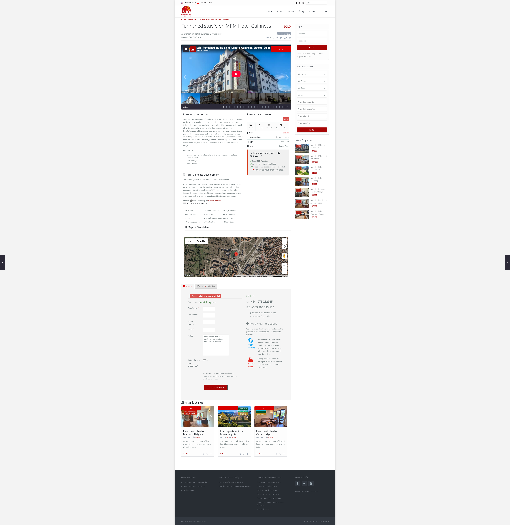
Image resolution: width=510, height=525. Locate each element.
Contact (325, 11)
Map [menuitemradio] (190, 241)
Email (191, 329)
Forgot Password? (304, 56)
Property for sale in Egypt (267, 486)
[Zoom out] (284, 271)
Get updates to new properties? (194, 363)
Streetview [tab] (202, 227)
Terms (285, 276)
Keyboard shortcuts (240, 276)
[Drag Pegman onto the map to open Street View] (284, 256)
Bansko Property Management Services (235, 486)
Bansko (290, 11)
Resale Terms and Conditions (306, 491)
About (279, 11)
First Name (193, 308)
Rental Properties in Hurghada (269, 498)
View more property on (203, 200)
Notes (190, 336)
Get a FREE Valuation (260, 161)
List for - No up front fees (264, 164)
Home (269, 11)
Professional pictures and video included (268, 167)
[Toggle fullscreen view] (284, 241)
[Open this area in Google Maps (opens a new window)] (189, 275)
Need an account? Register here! (310, 53)
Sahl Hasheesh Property (267, 490)
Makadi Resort (263, 509)
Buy (302, 11)
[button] (236, 254)
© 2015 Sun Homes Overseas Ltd (316, 521)
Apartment (192, 20)
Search (312, 130)
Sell (313, 11)
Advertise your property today (269, 169)
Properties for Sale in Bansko (231, 482)
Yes (206, 360)
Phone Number (192, 322)
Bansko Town (195, 37)
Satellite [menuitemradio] (201, 241)
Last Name (193, 314)
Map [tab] (190, 227)
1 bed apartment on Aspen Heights (231, 433)
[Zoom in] (284, 265)
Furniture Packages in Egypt (268, 494)
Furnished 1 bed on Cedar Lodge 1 (267, 433)
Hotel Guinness (201, 33)
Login (311, 47)
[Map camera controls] (284, 246)
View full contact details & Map (264, 313)
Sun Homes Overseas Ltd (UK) (269, 482)
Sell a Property (190, 490)
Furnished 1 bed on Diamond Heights (194, 433)
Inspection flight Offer (261, 316)
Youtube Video (283, 137)
